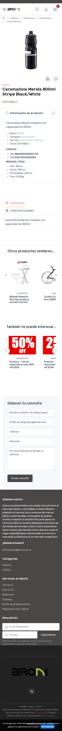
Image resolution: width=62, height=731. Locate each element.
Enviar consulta (20, 478)
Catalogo (7, 599)
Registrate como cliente (15, 609)
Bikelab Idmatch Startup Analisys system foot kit (19, 299)
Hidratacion (45, 18)
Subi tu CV (8, 589)
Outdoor (6, 569)
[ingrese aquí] (41, 712)
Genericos (22, 358)
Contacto (7, 585)
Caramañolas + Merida (30, 140)
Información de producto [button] (26, 113)
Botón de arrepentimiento (16, 604)
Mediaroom (8, 594)
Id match (22, 293)
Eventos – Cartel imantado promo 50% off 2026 (21, 364)
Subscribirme (48, 634)
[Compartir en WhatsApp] (47, 79)
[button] (37, 9)
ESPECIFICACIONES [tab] (22, 210)
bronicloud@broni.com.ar (18, 550)
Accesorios (29, 18)
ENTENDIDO (47, 727)
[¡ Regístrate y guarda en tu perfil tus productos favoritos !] (56, 79)
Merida (20, 133)
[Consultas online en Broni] (32, 691)
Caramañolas (14, 21)
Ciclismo (14, 18)
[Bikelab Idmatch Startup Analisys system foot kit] (22, 275)
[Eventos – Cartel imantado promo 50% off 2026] (22, 345)
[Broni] (13, 9)
